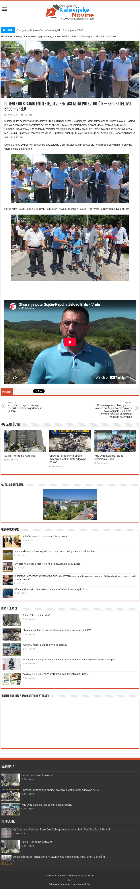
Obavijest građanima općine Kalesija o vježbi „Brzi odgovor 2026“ (67, 459)
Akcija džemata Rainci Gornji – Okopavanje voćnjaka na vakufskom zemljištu (59, 856)
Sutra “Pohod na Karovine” (20, 455)
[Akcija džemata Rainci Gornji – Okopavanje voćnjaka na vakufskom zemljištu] (6, 860)
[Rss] (68, 880)
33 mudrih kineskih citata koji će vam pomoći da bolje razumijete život (51, 589)
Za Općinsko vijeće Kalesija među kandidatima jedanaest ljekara (25, 406)
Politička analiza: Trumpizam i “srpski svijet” (45, 536)
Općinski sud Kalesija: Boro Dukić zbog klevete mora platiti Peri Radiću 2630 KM (61, 829)
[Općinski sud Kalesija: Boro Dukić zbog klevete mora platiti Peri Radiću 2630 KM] (6, 833)
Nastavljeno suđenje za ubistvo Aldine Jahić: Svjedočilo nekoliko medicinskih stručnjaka (69, 659)
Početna (7, 36)
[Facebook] (72, 880)
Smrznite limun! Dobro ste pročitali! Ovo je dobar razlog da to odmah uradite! (54, 551)
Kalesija (18, 36)
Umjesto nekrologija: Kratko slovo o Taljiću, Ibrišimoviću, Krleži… (47, 563)
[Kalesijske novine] (70, 11)
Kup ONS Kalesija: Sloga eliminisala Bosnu (38, 30)
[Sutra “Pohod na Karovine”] (10, 846)
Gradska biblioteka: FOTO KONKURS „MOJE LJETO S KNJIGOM (56, 674)
